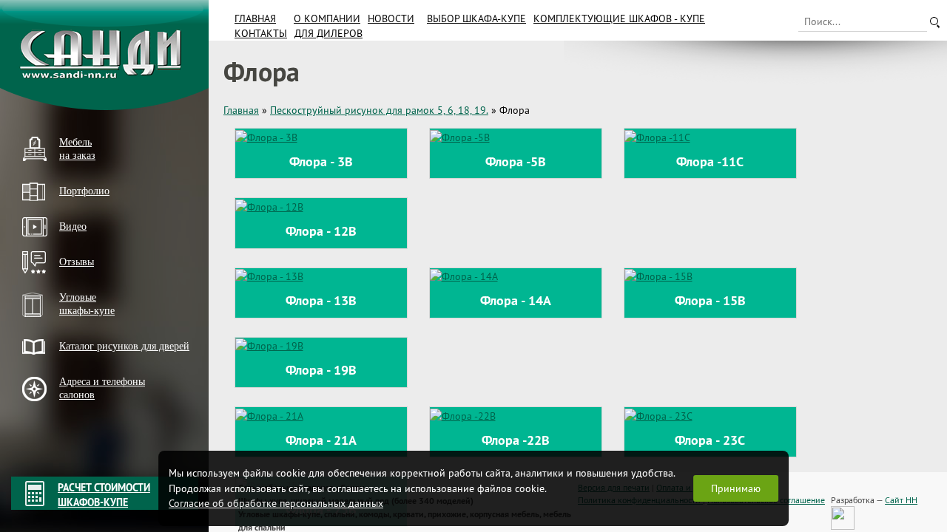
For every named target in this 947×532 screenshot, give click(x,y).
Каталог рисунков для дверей (124, 346)
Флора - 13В (321, 300)
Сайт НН (901, 499)
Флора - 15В (710, 300)
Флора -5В (515, 161)
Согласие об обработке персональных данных (276, 503)
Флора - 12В (321, 230)
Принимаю (736, 488)
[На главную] (104, 55)
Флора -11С (710, 161)
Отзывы (76, 261)
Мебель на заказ (77, 149)
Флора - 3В (321, 161)
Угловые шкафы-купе (87, 304)
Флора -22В (516, 440)
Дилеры (39, 420)
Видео (73, 226)
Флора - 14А (515, 300)
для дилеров (328, 33)
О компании (327, 18)
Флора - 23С (710, 440)
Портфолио (84, 191)
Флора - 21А (321, 440)
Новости (391, 18)
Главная (255, 18)
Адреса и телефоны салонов (102, 388)
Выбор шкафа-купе (476, 18)
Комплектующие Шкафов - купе (619, 18)
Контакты (261, 33)
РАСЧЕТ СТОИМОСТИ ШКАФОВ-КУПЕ (104, 495)
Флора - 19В (321, 369)
